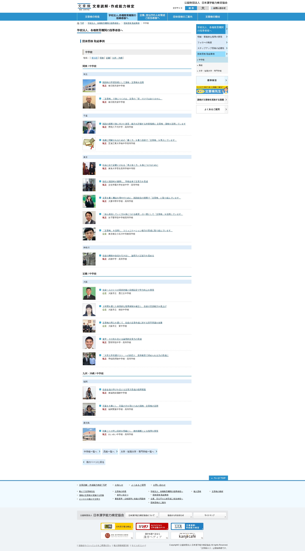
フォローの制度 (204, 42)
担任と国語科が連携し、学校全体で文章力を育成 (125, 181)
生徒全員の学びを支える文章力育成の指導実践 (124, 389)
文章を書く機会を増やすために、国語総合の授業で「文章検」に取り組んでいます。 (141, 198)
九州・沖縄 (117, 58)
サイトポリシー (138, 545)
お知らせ (119, 485)
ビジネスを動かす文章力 (89, 499)
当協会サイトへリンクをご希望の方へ (94, 545)
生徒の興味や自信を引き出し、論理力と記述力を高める (128, 255)
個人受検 (197, 491)
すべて (95, 58)
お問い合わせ (159, 485)
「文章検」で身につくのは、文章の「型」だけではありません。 (132, 99)
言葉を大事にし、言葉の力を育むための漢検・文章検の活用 (130, 406)
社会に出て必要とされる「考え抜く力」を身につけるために (130, 165)
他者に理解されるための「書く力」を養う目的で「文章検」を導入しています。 (139, 140)
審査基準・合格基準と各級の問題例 (130, 499)
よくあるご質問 (138, 485)
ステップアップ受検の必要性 (210, 48)
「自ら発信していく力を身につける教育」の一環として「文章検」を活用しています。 (142, 214)
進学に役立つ (122, 495)
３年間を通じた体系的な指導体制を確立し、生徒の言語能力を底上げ (134, 306)
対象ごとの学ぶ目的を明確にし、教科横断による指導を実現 (130, 431)
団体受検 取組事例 (131, 23)
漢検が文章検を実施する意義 (91, 495)
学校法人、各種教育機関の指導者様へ (122, 17)
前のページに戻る (95, 462)
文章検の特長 (92, 17)
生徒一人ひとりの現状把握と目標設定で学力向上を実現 (128, 290)
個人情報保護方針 (121, 545)
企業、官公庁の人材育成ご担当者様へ (152, 17)
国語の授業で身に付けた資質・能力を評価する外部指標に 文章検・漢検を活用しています (144, 124)
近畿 (108, 58)
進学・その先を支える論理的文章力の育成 (122, 339)
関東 (102, 58)
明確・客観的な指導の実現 (209, 37)
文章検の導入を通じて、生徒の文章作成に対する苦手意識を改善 (132, 322)
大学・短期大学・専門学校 (210, 71)
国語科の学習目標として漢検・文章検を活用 (123, 82)
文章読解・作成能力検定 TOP (93, 485)
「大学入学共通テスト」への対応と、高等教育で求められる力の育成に (135, 355)
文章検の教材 (213, 17)
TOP (82, 23)
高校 (201, 65)
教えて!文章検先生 (87, 491)
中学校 (201, 60)
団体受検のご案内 (182, 17)
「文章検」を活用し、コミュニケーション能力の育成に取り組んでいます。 (137, 230)
